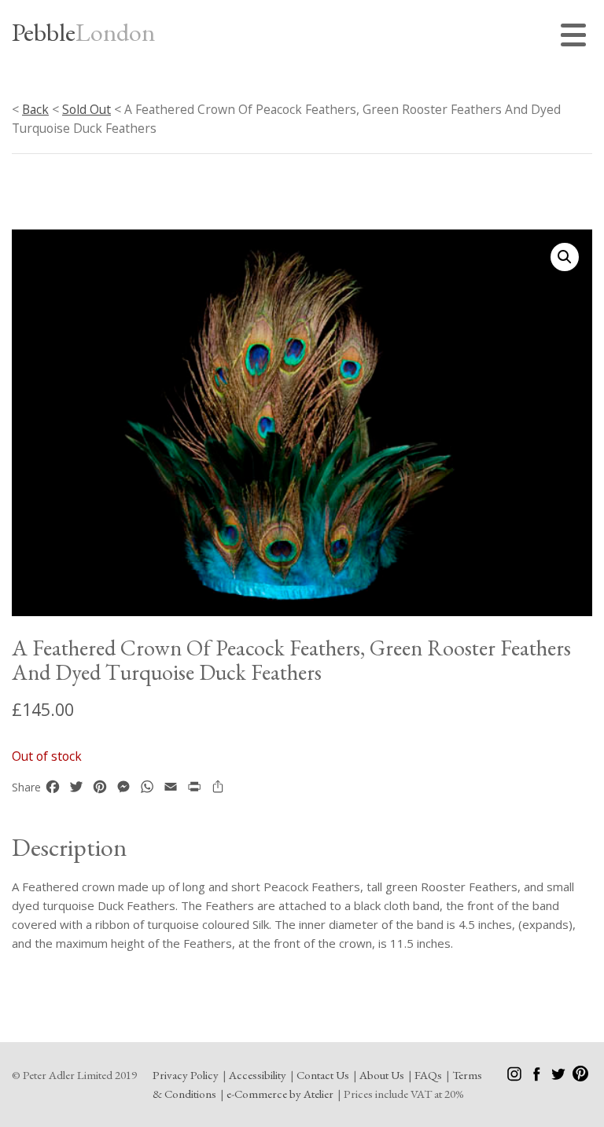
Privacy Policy (186, 1074)
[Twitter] (560, 1077)
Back (35, 109)
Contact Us (322, 1074)
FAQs (428, 1074)
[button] (565, 257)
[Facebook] (537, 1077)
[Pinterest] (580, 1077)
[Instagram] (515, 1077)
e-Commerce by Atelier (279, 1093)
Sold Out (86, 109)
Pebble (83, 32)
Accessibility (257, 1074)
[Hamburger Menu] (576, 37)
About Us (381, 1074)
